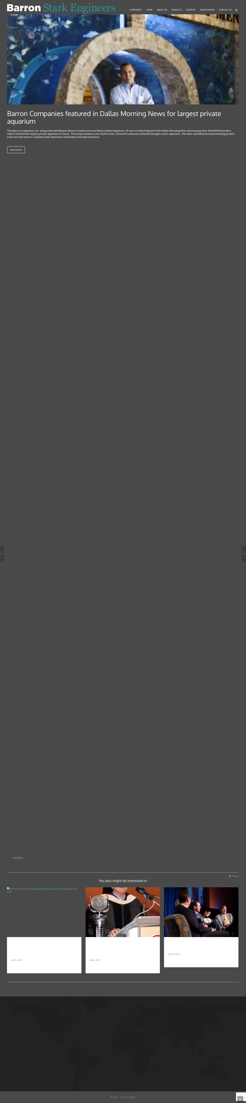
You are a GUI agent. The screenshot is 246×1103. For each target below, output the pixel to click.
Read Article (16, 150)
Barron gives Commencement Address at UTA (122, 949)
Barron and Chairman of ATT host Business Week (197, 946)
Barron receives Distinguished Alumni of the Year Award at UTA (43, 949)
